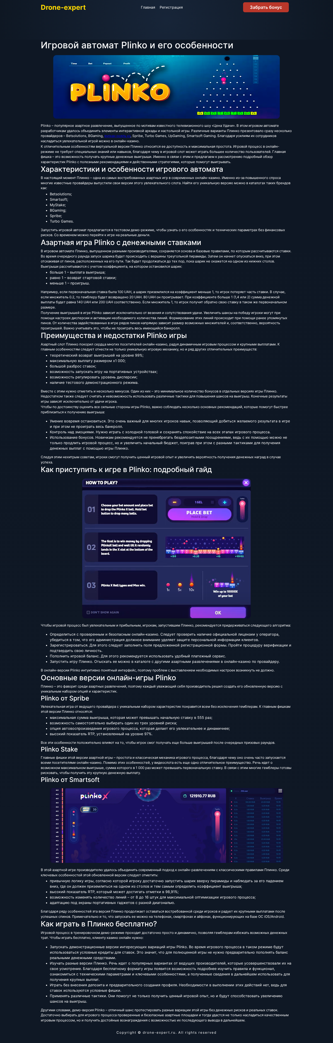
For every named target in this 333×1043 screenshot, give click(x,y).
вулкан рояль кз (117, 136)
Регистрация (171, 7)
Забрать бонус (266, 7)
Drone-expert (63, 7)
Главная (148, 7)
